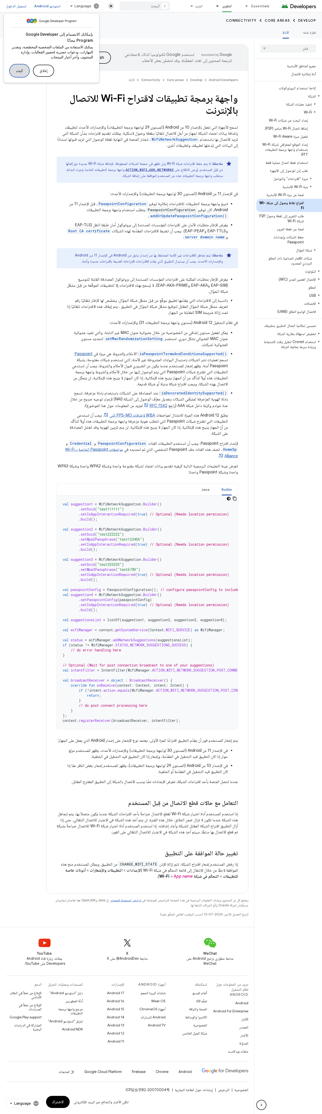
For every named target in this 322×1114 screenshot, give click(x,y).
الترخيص (223, 1090)
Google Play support (26, 1017)
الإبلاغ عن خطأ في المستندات (30, 1007)
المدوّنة (243, 1043)
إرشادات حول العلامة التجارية (194, 1090)
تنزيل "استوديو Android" (65, 1021)
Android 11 (115, 1041)
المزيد (199, 6)
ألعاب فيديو (199, 993)
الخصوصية (200, 1025)
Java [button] (205, 489)
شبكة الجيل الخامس (194, 1033)
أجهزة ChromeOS (152, 1009)
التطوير (227, 6)
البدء (19, 70)
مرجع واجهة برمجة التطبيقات (70, 1011)
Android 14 (115, 1017)
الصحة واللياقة (198, 1009)
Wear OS (158, 1001)
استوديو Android (47, 6)
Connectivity (241, 20)
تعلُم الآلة (201, 1001)
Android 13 (115, 1025)
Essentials (260, 6)
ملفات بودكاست (238, 1051)
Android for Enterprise (230, 1011)
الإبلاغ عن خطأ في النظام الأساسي (26, 995)
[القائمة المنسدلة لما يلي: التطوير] (215, 6)
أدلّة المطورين (74, 1001)
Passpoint (83, 353)
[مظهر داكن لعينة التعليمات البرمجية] (229, 499)
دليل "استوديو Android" (66, 993)
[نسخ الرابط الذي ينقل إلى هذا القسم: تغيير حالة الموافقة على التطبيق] (160, 854)
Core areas (277, 20)
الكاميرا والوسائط (196, 1017)
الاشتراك (58, 1101)
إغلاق (43, 70)
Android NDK (72, 1029)
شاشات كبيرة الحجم (153, 993)
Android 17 (115, 993)
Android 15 (115, 1009)
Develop (307, 20)
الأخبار (244, 1035)
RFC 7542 (158, 405)
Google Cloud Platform (103, 1071)
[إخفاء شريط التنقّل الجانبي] (261, 1105)
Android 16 (115, 1001)
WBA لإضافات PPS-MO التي (132, 415)
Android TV (157, 1025)
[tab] (227, 489)
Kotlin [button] (227, 489)
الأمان (244, 1019)
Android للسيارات (153, 1017)
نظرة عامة (309, 32)
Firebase (139, 1071)
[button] (289, 96)
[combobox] (144, 6)
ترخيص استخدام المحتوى (125, 900)
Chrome (162, 1071)
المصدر (243, 1027)
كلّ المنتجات (66, 1071)
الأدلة (286, 32)
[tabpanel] (147, 612)
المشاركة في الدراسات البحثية (28, 1027)
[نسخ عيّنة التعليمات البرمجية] (235, 499)
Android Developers (223, 80)
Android (241, 1003)
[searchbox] (288, 49)
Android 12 (115, 1033)
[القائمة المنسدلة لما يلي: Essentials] (244, 6)
